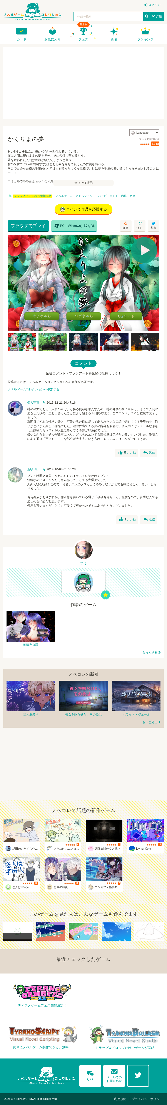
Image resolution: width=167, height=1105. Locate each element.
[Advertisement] (83, 82)
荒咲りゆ (33, 469)
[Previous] (12, 283)
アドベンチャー (85, 196)
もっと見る (149, 652)
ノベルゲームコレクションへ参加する (33, 389)
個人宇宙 (33, 402)
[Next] (154, 283)
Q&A (90, 1075)
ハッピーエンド (108, 196)
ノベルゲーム (63, 196)
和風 (124, 196)
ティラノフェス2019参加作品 (32, 196)
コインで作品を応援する (86, 209)
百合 (132, 196)
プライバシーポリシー (147, 1099)
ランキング (145, 39)
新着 (114, 39)
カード (22, 39)
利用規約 (120, 1099)
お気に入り (52, 39)
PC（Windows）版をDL (74, 226)
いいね (127, 453)
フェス (83, 39)
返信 (149, 453)
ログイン (154, 5)
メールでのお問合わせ (114, 1075)
